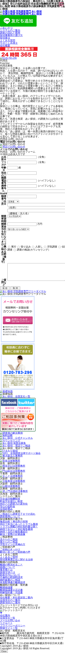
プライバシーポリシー (12, 625)
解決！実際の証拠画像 (12, 534)
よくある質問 (7, 40)
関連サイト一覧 (9, 628)
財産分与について (10, 574)
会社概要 (5, 45)
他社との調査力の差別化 (14, 503)
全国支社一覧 (7, 618)
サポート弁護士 (9, 43)
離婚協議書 (6, 587)
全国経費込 (6, 509)
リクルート (6, 623)
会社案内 (5, 615)
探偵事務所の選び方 (11, 35)
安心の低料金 (7, 506)
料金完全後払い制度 (11, 501)
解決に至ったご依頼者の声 (15, 552)
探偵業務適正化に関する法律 (16, 559)
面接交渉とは (7, 572)
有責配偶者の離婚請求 (12, 582)
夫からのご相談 (9, 539)
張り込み (25, 246)
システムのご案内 (10, 30)
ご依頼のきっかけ (10, 549)
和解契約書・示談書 (11, 592)
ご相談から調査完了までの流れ (17, 514)
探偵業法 (5, 38)
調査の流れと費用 (10, 32)
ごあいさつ (6, 27)
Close (3, 651)
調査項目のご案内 (10, 602)
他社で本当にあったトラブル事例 (19, 524)
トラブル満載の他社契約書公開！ (19, 526)
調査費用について (10, 516)
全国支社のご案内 (10, 600)
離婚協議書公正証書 (11, 590)
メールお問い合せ (10, 620)
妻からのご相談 (9, 541)
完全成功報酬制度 (10, 498)
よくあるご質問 (9, 557)
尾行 (13, 246)
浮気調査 (52, 246)
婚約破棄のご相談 (10, 579)
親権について (7, 567)
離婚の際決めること (11, 564)
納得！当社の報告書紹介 (14, 531)
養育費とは (6, 569)
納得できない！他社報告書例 (16, 529)
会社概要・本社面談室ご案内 (16, 597)
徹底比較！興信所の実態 (14, 521)
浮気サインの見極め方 (12, 544)
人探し (39, 246)
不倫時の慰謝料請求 (11, 577)
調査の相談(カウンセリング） (33, 249)
